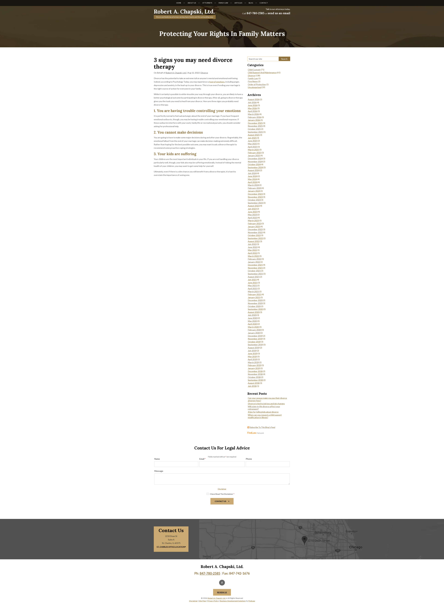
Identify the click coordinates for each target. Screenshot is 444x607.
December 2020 (255, 300)
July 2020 (252, 315)
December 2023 (255, 194)
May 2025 (252, 143)
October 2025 (254, 129)
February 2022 (254, 259)
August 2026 (253, 99)
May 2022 (252, 250)
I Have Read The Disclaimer (222, 494)
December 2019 (255, 336)
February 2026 (254, 117)
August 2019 (253, 347)
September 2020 (255, 309)
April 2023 (252, 217)
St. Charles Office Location (171, 547)
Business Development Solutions (233, 601)
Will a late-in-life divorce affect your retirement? (264, 407)
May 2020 (252, 321)
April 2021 (252, 288)
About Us (192, 3)
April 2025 (252, 146)
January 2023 (254, 226)
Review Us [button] (222, 592)
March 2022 (253, 256)
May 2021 (252, 285)
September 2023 (255, 203)
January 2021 (254, 297)
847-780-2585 (255, 13)
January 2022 (254, 262)
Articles (238, 3)
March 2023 (253, 220)
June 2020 (252, 318)
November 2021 (255, 268)
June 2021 (252, 282)
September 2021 (255, 273)
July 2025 (252, 138)
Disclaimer (222, 489)
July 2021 (252, 279)
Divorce (204, 72)
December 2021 (255, 265)
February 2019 (254, 365)
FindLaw (251, 601)
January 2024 (254, 191)
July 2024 (252, 173)
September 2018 (255, 380)
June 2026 (252, 105)
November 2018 (255, 374)
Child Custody (254, 69)
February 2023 (254, 223)
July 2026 (252, 102)
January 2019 (254, 368)
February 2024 (254, 188)
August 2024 (253, 170)
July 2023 (252, 208)
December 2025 (255, 123)
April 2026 (252, 111)
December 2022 (255, 229)
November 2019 (255, 338)
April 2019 (252, 359)
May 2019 (252, 356)
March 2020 (253, 327)
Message (158, 471)
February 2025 (254, 152)
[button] (441, 590)
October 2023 (254, 200)
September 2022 (255, 238)
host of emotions (217, 81)
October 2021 (254, 270)
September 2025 (255, 132)
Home (178, 3)
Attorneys (207, 3)
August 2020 (253, 312)
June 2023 (252, 211)
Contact (264, 3)
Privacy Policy (213, 601)
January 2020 (254, 333)
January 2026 (254, 120)
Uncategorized (254, 87)
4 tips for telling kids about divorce (263, 412)
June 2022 (252, 247)
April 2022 (252, 253)
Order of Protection (257, 84)
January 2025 (254, 155)
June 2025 (252, 140)
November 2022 (255, 232)
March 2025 (253, 149)
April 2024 (252, 182)
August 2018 (253, 383)
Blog (251, 3)
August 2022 (253, 241)
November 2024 (255, 161)
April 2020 (252, 324)
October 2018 (254, 377)
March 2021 (253, 291)
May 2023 (252, 214)
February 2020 (254, 330)
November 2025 (255, 126)
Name (157, 459)
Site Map (202, 601)
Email (202, 459)
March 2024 (253, 185)
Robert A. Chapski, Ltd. (176, 72)
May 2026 (252, 108)
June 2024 (252, 176)
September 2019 (255, 344)
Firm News (253, 81)
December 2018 (255, 371)
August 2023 (253, 205)
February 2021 (254, 294)
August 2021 (253, 276)
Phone (249, 459)
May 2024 (252, 179)
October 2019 (254, 341)
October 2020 (254, 306)
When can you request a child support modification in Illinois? (265, 416)
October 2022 (254, 235)
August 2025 (253, 135)
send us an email (279, 13)
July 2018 (252, 386)
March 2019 (253, 362)
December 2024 (255, 158)
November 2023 (255, 197)
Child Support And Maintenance (262, 72)
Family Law (223, 3)
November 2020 (255, 303)
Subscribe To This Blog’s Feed (262, 427)
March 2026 (253, 114)
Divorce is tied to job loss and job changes (266, 403)
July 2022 (252, 244)
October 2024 (254, 164)
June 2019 (252, 353)
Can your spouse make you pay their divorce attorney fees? (267, 399)
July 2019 (252, 350)
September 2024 (255, 167)
